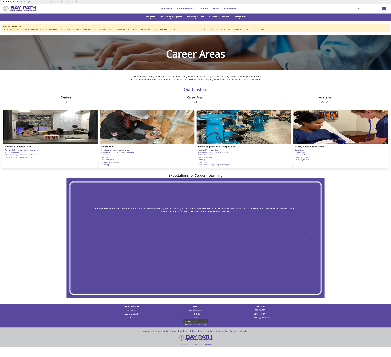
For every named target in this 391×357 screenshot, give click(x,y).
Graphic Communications (14, 152)
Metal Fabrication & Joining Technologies (214, 165)
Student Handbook (131, 314)
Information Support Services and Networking (22, 155)
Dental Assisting (301, 155)
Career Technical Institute (49, 2)
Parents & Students (219, 16)
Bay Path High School (10, 2)
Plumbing (105, 165)
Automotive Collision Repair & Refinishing (214, 152)
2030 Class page (81, 29)
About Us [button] (150, 16)
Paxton (201, 331)
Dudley (166, 331)
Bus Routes (130, 318)
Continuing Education (28, 2)
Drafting (201, 160)
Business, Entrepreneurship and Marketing (21, 150)
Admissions (166, 8)
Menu (216, 8)
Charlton (156, 331)
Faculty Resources (195, 310)
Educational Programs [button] (171, 16)
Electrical (104, 157)
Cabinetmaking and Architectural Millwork (117, 152)
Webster (244, 331)
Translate (202, 324)
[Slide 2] (195, 295)
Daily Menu (130, 310)
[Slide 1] (191, 295)
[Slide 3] (199, 295)
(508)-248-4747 (260, 314)
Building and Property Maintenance (115, 150)
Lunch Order (195, 314)
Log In (195, 318)
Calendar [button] (203, 8)
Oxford (192, 331)
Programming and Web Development (19, 157)
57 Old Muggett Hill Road (260, 318)
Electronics (202, 162)
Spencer (234, 331)
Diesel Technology (205, 157)
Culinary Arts (300, 152)
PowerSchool (230, 8)
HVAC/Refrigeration (108, 160)
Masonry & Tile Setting (110, 162)
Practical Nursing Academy (70, 2)
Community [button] (239, 16)
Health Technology (302, 157)
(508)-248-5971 (260, 310)
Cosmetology (300, 150)
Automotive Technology (207, 155)
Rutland (210, 331)
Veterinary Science (302, 160)
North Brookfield (179, 331)
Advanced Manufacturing (208, 150)
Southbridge (222, 331)
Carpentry (105, 155)
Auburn (146, 331)
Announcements (185, 8)
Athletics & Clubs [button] (195, 16)
